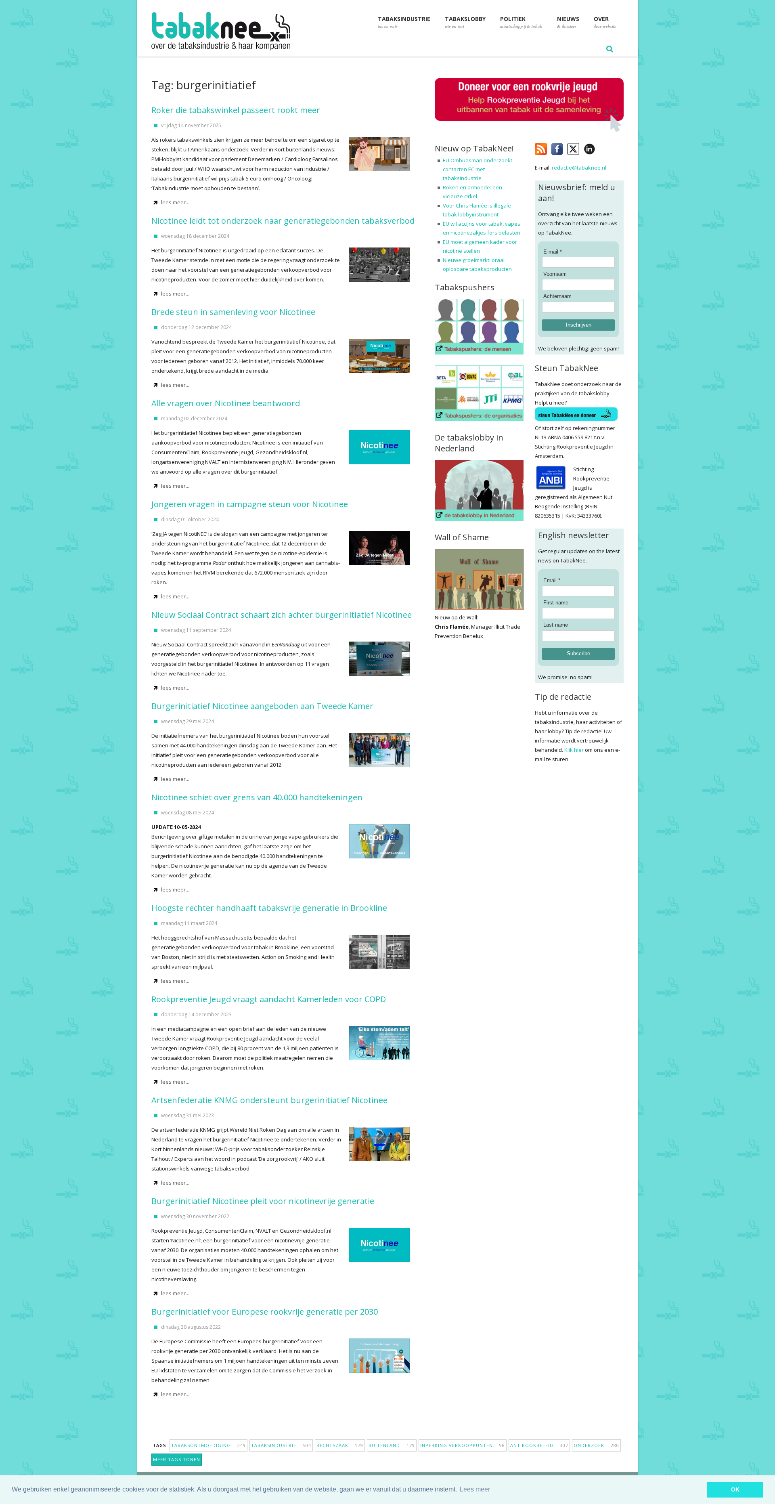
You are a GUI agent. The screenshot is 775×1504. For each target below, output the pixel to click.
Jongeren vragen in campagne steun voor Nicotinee (249, 504)
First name (555, 603)
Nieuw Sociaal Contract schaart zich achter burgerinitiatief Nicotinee (281, 614)
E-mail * (552, 252)
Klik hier (574, 749)
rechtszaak (339, 1445)
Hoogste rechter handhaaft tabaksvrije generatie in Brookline (269, 907)
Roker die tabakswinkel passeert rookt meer (235, 110)
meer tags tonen (176, 1459)
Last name (555, 625)
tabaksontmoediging (208, 1445)
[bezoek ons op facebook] (601, 147)
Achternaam (557, 296)
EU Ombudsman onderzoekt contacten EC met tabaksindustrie (477, 169)
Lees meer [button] (475, 1489)
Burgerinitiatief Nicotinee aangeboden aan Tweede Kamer (262, 706)
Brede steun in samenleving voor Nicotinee (233, 311)
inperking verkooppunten (462, 1445)
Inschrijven (578, 325)
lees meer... (175, 202)
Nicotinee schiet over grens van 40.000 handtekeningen (256, 797)
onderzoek (596, 1445)
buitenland (392, 1445)
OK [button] (735, 1489)
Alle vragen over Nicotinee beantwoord (225, 403)
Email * (551, 580)
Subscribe (578, 653)
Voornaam (555, 274)
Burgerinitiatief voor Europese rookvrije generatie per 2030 (264, 1311)
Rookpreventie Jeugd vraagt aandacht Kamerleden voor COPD (268, 999)
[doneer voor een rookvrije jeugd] (529, 130)
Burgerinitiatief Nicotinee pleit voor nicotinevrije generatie (262, 1201)
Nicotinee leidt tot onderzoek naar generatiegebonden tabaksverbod (283, 220)
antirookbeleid (539, 1445)
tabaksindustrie (281, 1445)
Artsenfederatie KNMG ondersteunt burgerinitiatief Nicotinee (269, 1100)
